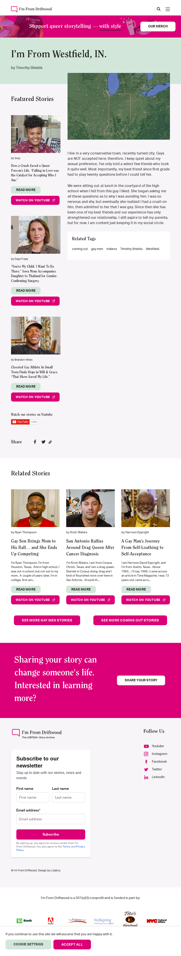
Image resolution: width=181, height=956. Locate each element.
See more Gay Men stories (47, 620)
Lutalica (55, 870)
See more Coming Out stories (130, 620)
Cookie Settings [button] (28, 944)
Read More (26, 190)
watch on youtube (33, 200)
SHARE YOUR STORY (141, 680)
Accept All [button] (72, 944)
